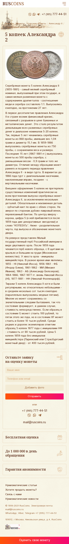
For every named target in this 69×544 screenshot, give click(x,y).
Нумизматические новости (21, 499)
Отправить (34, 396)
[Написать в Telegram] (38, 14)
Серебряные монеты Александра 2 (25, 27)
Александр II (55, 23)
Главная (9, 23)
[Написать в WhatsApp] (34, 14)
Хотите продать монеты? (21, 490)
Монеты (20, 23)
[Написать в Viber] (30, 14)
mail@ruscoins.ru (34, 422)
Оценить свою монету (34, 540)
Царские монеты (36, 23)
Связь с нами (13, 494)
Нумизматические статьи (21, 485)
